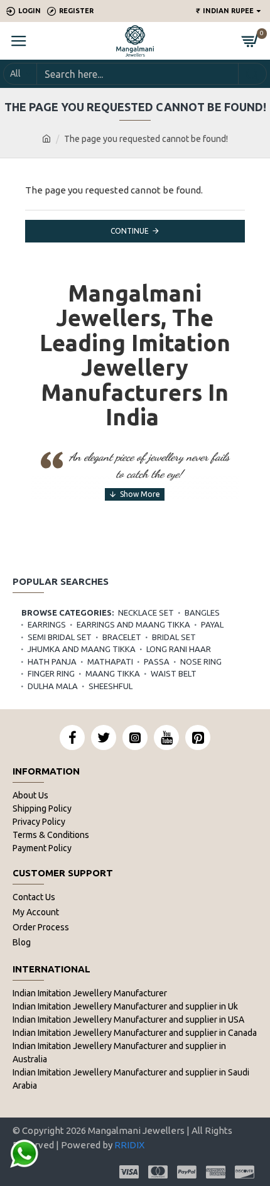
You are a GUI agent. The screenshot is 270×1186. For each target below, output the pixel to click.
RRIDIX (129, 1145)
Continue (130, 231)
